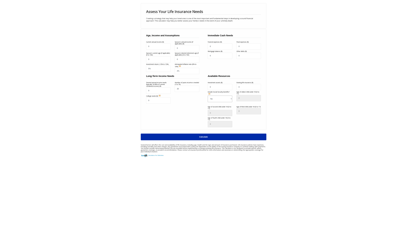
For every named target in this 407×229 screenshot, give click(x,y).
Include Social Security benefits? (218, 92)
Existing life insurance (244, 83)
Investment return (157, 64)
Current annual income (155, 42)
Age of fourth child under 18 (219, 119)
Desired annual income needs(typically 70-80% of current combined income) (156, 84)
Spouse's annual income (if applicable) (184, 43)
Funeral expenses (215, 42)
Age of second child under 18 (219, 108)
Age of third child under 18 (248, 107)
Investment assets (215, 83)
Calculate (203, 137)
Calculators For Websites (156, 155)
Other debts (241, 51)
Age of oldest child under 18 (247, 93)
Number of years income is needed (187, 83)
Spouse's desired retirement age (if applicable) (187, 54)
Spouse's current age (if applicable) (158, 54)
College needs (152, 96)
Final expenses (242, 42)
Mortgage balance (215, 51)
